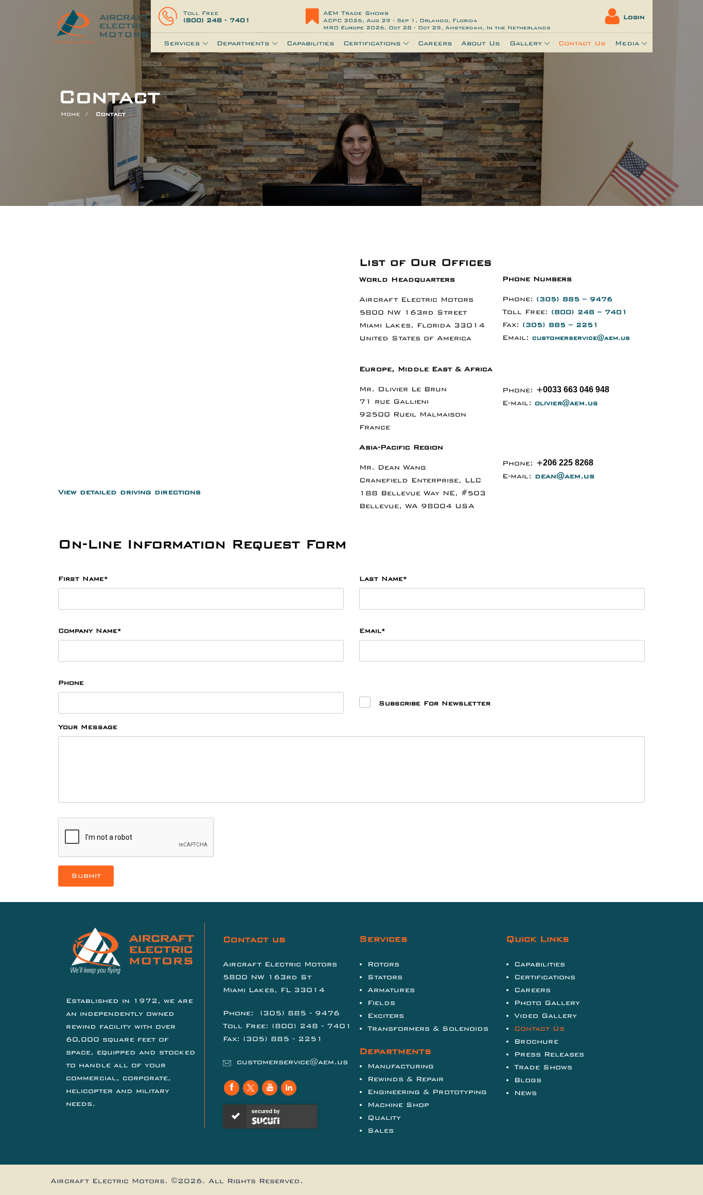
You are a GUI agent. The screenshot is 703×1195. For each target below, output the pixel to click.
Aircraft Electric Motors (107, 1180)
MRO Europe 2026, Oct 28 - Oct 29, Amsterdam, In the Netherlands (437, 28)
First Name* (83, 579)
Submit (86, 875)
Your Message (87, 727)
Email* (372, 631)
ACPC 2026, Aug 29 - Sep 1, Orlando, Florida (400, 21)
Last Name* (383, 579)
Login (634, 17)
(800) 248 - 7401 (216, 20)
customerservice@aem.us (581, 337)
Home (70, 114)
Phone (71, 683)
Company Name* (89, 631)
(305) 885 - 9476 (300, 1013)
